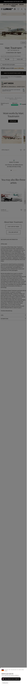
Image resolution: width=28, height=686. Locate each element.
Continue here (5, 682)
